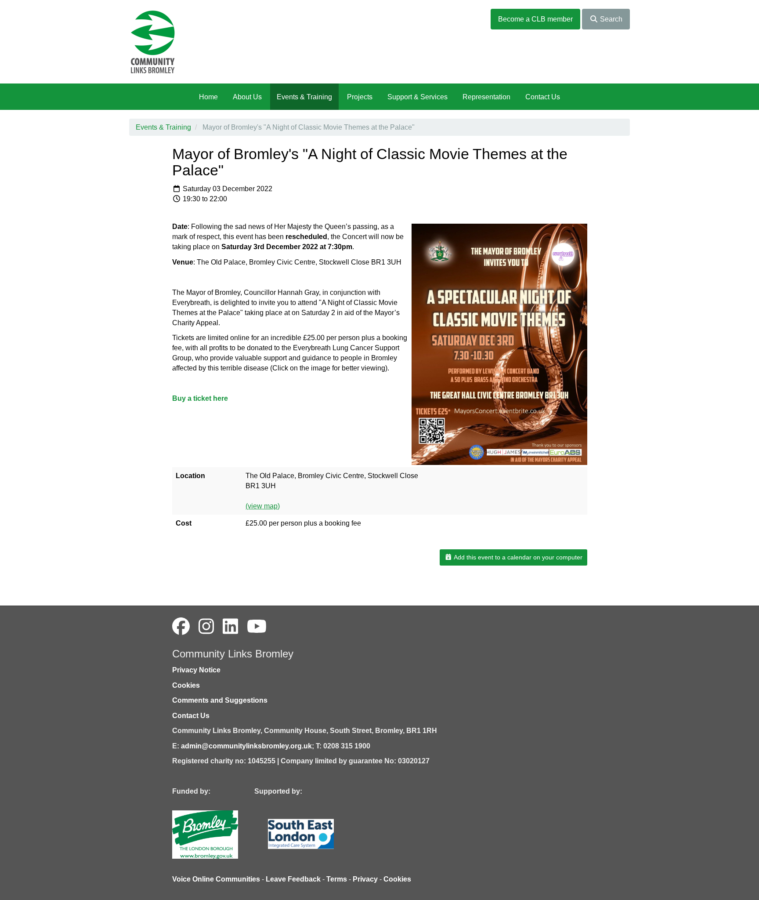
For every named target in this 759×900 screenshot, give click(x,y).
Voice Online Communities (216, 879)
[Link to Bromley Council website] (218, 834)
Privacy (365, 879)
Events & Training (304, 97)
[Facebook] (181, 626)
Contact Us (542, 97)
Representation (486, 97)
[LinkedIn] (230, 626)
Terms (336, 879)
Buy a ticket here (200, 398)
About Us (247, 97)
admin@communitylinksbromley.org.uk (246, 746)
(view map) (263, 506)
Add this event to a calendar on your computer (517, 557)
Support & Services (417, 97)
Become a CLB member (535, 19)
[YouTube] (257, 626)
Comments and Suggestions (219, 700)
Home (208, 97)
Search (610, 19)
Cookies (186, 685)
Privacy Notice (196, 670)
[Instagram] (206, 626)
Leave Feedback (293, 879)
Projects (359, 97)
